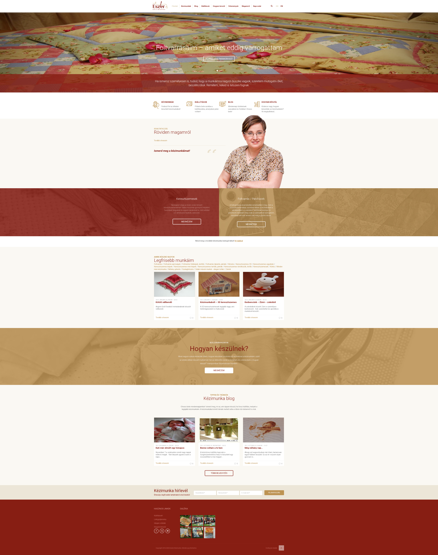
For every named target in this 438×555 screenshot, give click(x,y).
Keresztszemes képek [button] (163, 267)
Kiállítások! (158, 516)
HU (277, 6)
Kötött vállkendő (164, 302)
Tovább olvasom (160, 140)
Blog (196, 6)
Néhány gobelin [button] (174, 269)
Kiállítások (205, 6)
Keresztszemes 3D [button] (244, 264)
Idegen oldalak (160, 523)
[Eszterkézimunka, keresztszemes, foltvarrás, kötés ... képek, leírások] (160, 3)
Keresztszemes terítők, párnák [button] (210, 267)
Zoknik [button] (228, 269)
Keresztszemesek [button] (260, 267)
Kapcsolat (257, 6)
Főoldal (175, 6)
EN (282, 6)
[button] (33, 51)
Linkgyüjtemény (160, 519)
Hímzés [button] (231, 264)
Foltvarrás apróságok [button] (172, 264)
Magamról (246, 6)
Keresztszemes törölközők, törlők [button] (238, 267)
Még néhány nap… (254, 448)
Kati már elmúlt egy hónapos (170, 448)
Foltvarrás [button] (158, 264)
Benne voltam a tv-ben (211, 448)
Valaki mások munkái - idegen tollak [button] (209, 269)
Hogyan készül (219, 6)
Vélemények (233, 6)
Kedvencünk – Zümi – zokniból (260, 302)
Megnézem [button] (186, 221)
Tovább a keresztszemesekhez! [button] (219, 59)
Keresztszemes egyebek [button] (263, 264)
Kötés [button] (272, 267)
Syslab (275, 548)
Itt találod (239, 241)
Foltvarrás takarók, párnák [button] (216, 264)
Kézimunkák (186, 6)
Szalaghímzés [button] (188, 269)
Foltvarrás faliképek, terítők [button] (193, 264)
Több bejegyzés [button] (219, 473)
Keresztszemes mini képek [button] (185, 267)
